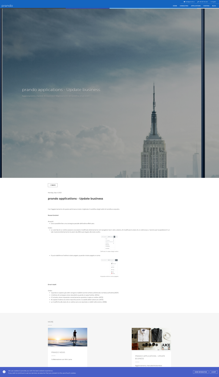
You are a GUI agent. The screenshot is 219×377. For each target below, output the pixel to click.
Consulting (184, 6)
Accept (213, 372)
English (213, 1)
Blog (214, 6)
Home (175, 6)
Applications (196, 6)
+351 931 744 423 (203, 1)
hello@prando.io (190, 1)
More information (201, 372)
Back (53, 185)
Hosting (206, 6)
